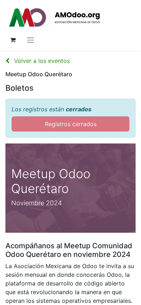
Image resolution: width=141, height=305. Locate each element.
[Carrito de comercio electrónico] (12, 40)
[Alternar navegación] (30, 40)
